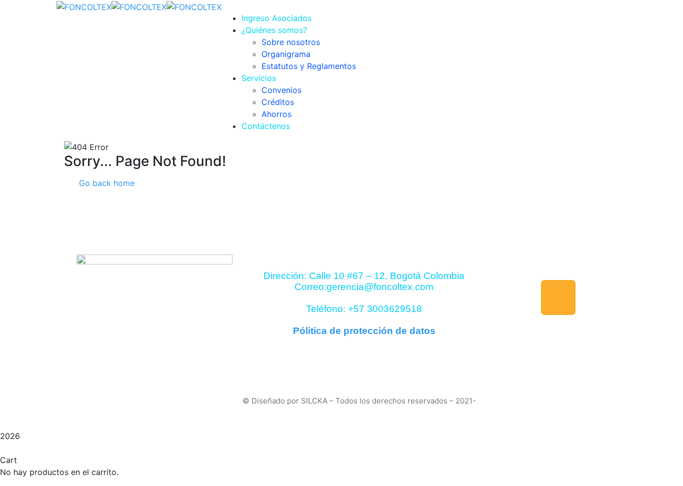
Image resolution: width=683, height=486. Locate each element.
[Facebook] (558, 297)
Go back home (105, 183)
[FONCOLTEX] (84, 6)
